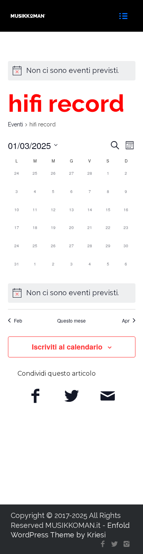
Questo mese (71, 320)
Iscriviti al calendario (67, 347)
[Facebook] (102, 544)
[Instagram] (126, 544)
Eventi (15, 124)
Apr (125, 320)
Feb (18, 320)
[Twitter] (114, 544)
